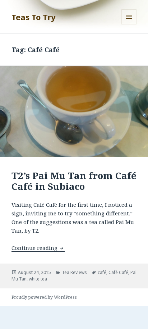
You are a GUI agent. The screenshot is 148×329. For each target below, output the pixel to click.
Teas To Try (33, 17)
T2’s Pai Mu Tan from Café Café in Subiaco (74, 181)
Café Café (118, 272)
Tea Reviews (74, 272)
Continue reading (38, 247)
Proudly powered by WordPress (44, 297)
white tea (38, 279)
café (102, 272)
